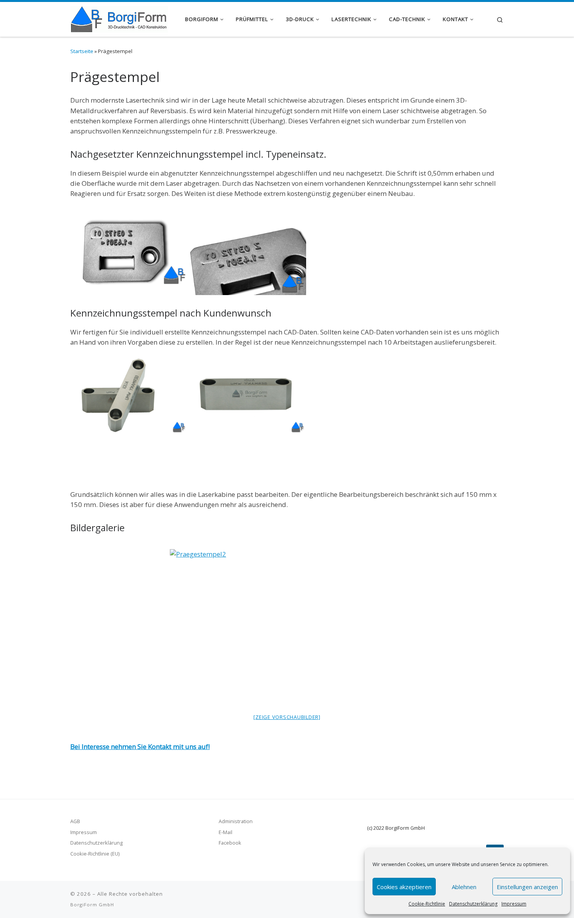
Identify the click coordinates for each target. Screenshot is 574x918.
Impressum (513, 903)
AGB (75, 821)
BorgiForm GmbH (92, 904)
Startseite (81, 51)
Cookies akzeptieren (404, 887)
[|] (119, 18)
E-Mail (225, 832)
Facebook (230, 842)
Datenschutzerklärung (473, 903)
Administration (236, 821)
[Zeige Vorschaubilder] (287, 717)
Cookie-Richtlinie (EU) (94, 853)
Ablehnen (464, 887)
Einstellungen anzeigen (527, 887)
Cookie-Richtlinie (426, 903)
